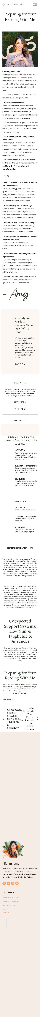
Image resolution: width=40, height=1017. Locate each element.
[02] (8, 516)
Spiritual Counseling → (11, 901)
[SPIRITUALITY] (8, 451)
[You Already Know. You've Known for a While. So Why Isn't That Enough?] (20, 554)
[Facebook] (18, 409)
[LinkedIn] (25, 409)
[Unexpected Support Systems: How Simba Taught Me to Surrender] (20, 613)
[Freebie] (21, 431)
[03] (8, 527)
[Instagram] (15, 409)
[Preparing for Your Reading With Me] (20, 666)
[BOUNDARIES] (8, 479)
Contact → (6, 913)
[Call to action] (9, 314)
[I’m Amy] (20, 377)
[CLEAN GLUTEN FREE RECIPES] (8, 467)
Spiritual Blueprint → (11, 898)
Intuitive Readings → (10, 905)
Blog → (5, 909)
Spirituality (7, 699)
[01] (8, 508)
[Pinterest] (22, 409)
